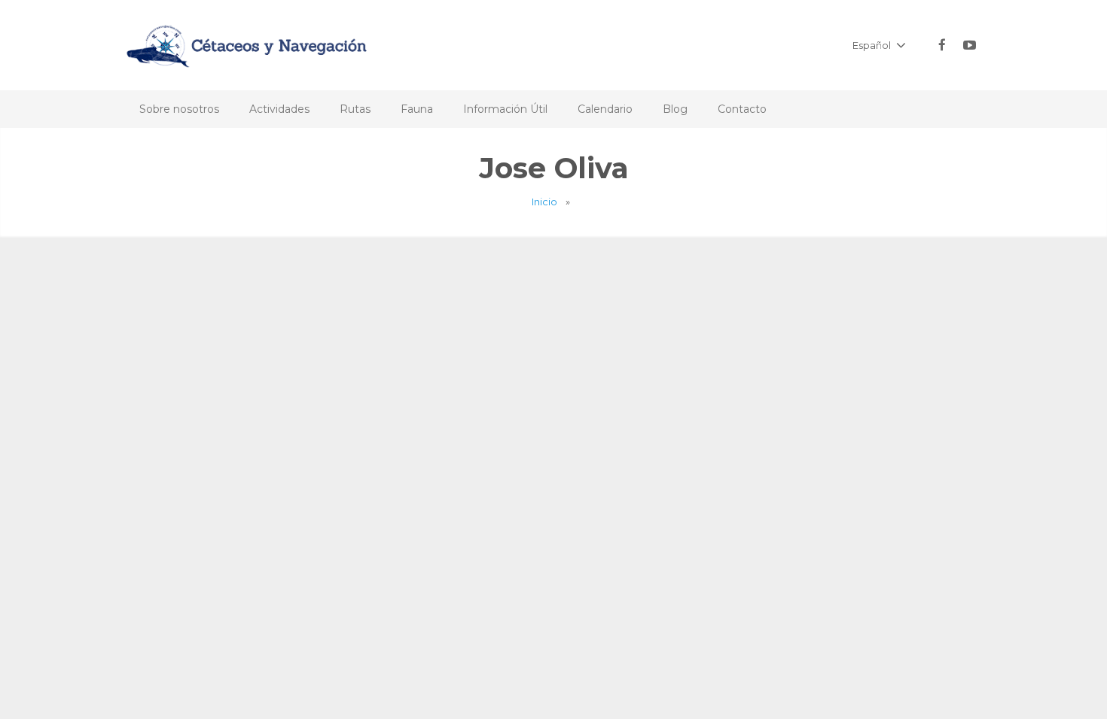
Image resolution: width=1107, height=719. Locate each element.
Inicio (544, 202)
